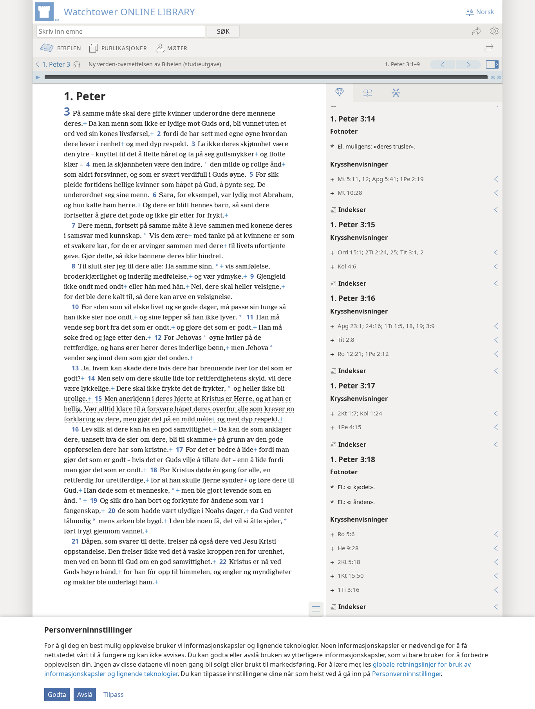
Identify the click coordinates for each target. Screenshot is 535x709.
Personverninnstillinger (406, 673)
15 (99, 398)
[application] (267, 77)
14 (92, 378)
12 (158, 337)
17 (180, 449)
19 (94, 500)
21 (76, 541)
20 (112, 510)
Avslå (84, 694)
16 (76, 429)
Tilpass (113, 694)
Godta (57, 694)
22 (223, 561)
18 (154, 470)
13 (76, 368)
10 (76, 307)
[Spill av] (37, 77)
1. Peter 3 (56, 64)
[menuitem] (494, 31)
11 (250, 317)
